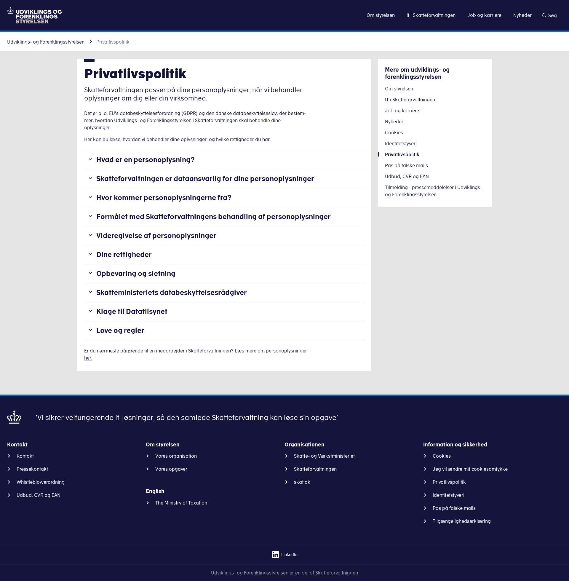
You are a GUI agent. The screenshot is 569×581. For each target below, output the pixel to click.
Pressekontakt (32, 469)
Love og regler (120, 330)
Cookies (442, 456)
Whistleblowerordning (41, 482)
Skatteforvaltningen (315, 469)
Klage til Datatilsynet (131, 311)
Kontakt (25, 456)
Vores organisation (176, 456)
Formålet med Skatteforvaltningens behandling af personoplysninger (213, 216)
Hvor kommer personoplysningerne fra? (163, 197)
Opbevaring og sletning (135, 273)
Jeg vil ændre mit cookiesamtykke (470, 469)
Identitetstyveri (448, 495)
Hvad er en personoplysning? (145, 159)
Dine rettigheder (124, 254)
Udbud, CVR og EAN (38, 495)
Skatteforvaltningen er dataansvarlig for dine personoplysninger (205, 178)
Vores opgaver (171, 469)
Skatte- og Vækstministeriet (324, 456)
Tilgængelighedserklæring (462, 521)
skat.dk (302, 482)
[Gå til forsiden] (34, 15)
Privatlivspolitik (449, 482)
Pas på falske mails (454, 508)
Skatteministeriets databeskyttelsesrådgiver (171, 292)
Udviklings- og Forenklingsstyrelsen (45, 41)
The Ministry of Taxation (181, 502)
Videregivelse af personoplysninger (156, 235)
